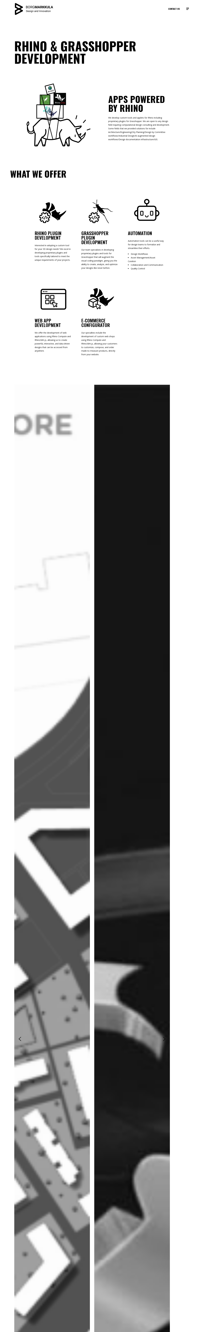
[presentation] (20, 1039)
